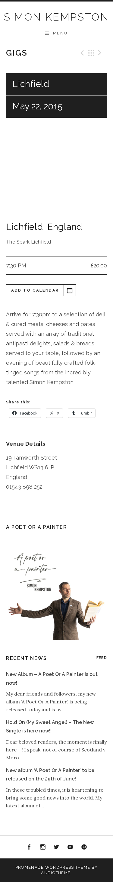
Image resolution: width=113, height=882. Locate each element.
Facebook (29, 847)
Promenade (29, 867)
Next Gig (100, 53)
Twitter (56, 847)
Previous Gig (81, 53)
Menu (60, 33)
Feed (101, 657)
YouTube (70, 847)
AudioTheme (56, 873)
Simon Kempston (56, 17)
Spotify (84, 847)
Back (91, 53)
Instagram (42, 847)
